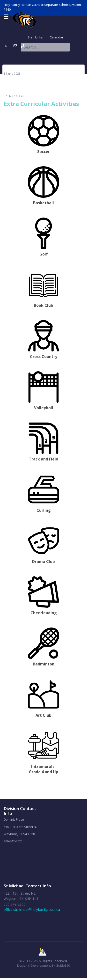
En (5, 46)
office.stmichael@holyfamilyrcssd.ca (32, 909)
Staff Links (35, 37)
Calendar (53, 37)
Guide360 (63, 965)
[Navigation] (6, 16)
